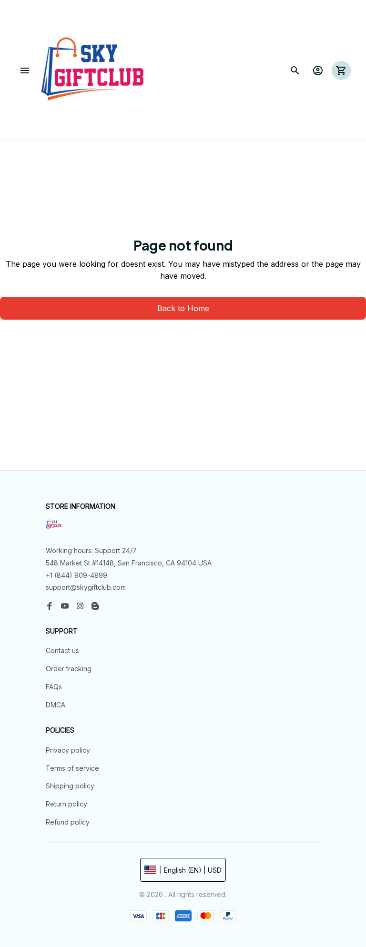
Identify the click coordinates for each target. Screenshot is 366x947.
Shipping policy (70, 786)
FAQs (54, 687)
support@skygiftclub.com (86, 587)
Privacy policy (68, 750)
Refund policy (68, 822)
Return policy (66, 804)
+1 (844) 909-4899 (76, 575)
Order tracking (69, 669)
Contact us (62, 650)
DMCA (55, 705)
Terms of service (72, 768)
